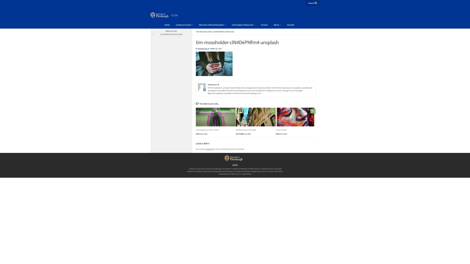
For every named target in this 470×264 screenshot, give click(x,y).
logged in (209, 149)
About (276, 25)
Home (167, 25)
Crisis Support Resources (242, 25)
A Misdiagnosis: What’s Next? (207, 129)
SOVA (174, 15)
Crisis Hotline (281, 129)
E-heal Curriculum (183, 25)
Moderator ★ (203, 49)
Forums (264, 25)
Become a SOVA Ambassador (211, 25)
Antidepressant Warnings (246, 129)
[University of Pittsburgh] (160, 17)
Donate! (290, 25)
